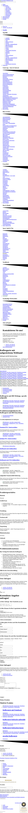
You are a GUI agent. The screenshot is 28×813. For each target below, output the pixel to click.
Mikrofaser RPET (6, 312)
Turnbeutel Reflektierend (8, 106)
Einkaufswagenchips (7, 215)
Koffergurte (5, 85)
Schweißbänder (6, 243)
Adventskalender (6, 117)
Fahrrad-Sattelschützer (7, 83)
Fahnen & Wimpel (7, 179)
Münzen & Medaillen (7, 221)
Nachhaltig (7, 15)
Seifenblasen (5, 244)
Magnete (4, 220)
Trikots (4, 251)
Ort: (1, 650)
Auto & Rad (8, 8)
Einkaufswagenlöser (7, 217)
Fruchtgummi (5, 152)
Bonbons (5, 151)
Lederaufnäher (6, 185)
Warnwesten (5, 107)
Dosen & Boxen (6, 122)
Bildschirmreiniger (7, 118)
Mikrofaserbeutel (6, 136)
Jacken (4, 278)
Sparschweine (6, 144)
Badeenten (5, 233)
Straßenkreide (6, 249)
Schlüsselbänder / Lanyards (8, 190)
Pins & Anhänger (9, 46)
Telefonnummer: (3, 631)
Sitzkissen (5, 193)
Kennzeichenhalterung (7, 84)
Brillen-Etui (5, 120)
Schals (4, 189)
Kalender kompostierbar (8, 309)
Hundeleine (5, 254)
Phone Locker (6, 139)
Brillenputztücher (6, 119)
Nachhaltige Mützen (7, 314)
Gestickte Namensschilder (8, 127)
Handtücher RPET (7, 307)
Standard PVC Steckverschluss (8, 427)
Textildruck (7, 11)
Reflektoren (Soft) (6, 102)
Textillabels (5, 199)
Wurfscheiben (6, 252)
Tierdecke (5, 258)
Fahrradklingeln (6, 80)
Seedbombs (5, 315)
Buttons (4, 212)
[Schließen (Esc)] (4, 811)
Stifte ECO (5, 317)
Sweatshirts (5, 288)
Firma (1, 677)
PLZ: (1, 647)
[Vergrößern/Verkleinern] (0, 811)
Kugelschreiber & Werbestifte (9, 131)
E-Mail (1, 682)
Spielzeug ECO (6, 316)
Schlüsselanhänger (7, 224)
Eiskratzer (5, 77)
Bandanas (7, 39)
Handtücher (5, 181)
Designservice (6, 17)
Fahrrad (7, 43)
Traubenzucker (6, 160)
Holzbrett (5, 129)
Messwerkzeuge (6, 134)
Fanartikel (7, 10)
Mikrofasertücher (9, 45)
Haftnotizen (5, 128)
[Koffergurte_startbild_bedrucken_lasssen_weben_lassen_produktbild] (14, 378)
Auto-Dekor (5, 73)
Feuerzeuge (5, 180)
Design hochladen (4, 688)
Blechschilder (6, 213)
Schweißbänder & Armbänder (9, 191)
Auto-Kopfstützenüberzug (8, 74)
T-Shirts (7, 49)
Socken (7, 48)
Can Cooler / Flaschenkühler (9, 123)
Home (4, 4)
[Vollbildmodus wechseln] (1, 811)
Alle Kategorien (6, 16)
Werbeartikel (5, 5)
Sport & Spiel (8, 14)
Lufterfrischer (6, 86)
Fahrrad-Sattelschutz (7, 305)
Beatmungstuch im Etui (8, 75)
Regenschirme (6, 89)
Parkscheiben (5, 88)
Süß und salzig (6, 150)
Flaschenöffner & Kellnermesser (10, 125)
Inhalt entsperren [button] (3, 796)
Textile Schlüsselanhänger (8, 200)
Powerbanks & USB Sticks (8, 140)
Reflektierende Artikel (7, 96)
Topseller (7, 6)
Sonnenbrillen (6, 91)
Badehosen (5, 235)
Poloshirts (5, 283)
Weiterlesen (5, 713)
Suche (1, 1)
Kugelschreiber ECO (7, 310)
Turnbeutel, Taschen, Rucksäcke (10, 293)
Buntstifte (5, 238)
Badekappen (5, 236)
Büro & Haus (8, 9)
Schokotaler (5, 159)
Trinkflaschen (6, 93)
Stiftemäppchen (6, 145)
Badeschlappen (6, 172)
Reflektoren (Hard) (7, 101)
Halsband (5, 257)
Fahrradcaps (5, 78)
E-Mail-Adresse (3, 629)
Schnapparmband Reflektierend (9, 105)
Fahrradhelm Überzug (7, 304)
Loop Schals (5, 311)
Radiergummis (6, 141)
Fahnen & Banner (9, 41)
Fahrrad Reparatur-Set (7, 81)
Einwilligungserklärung (18, 802)
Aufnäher (7, 38)
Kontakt (4, 19)
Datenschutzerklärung (10, 690)
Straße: (1, 644)
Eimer (4, 124)
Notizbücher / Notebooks (8, 138)
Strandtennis (5, 247)
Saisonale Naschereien (7, 156)
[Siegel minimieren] (26, 804)
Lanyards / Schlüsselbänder (11, 44)
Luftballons (5, 184)
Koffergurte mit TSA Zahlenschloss (10, 460)
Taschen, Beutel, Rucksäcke (9, 146)
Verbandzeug (5, 95)
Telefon (2, 680)
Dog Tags (5, 214)
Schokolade (5, 157)
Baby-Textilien (6, 268)
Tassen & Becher (6, 197)
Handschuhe (5, 276)
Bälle (4, 173)
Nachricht (2, 686)
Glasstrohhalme (6, 306)
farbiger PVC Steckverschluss (8, 438)
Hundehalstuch (6, 255)
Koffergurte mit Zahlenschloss (8, 448)
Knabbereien (5, 154)
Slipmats (4, 194)
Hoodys (4, 277)
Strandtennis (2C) (6, 248)
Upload (1, 611)
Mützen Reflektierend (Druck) (9, 99)
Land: (1, 652)
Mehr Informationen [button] (4, 794)
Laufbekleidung (6, 280)
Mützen (4, 186)
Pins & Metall (8, 13)
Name (1, 626)
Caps (6, 40)
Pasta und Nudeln (6, 155)
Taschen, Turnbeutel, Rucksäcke (10, 94)
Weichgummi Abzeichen (10, 50)
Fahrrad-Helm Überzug (8, 79)
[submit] (0, 591)
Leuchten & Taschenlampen (9, 133)
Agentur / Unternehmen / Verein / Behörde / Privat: (11, 638)
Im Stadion (5, 183)
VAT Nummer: (3, 655)
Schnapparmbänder (7, 90)
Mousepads (5, 135)
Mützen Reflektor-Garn (8, 100)
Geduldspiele (5, 239)
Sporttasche (5, 246)
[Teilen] (3, 811)
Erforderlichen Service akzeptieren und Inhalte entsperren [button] (12, 797)
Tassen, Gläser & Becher (8, 149)
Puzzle (4, 242)
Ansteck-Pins (5, 210)
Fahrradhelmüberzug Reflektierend (10, 97)
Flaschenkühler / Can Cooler (9, 175)
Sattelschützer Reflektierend (9, 104)
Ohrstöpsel (5, 188)
